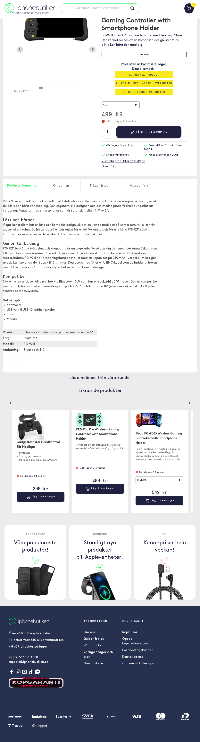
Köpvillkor (129, 632)
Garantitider (94, 663)
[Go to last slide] (20, 49)
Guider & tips (94, 639)
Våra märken (94, 645)
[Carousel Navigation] (8, 401)
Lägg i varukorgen (150, 132)
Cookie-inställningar (138, 663)
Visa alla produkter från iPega (123, 161)
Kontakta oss (132, 657)
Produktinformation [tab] (22, 185)
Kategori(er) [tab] (138, 185)
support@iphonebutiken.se (28, 662)
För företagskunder (137, 650)
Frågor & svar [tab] (100, 185)
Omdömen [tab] (61, 185)
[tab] (41, 88)
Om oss (89, 632)
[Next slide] (92, 49)
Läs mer (143, 54)
